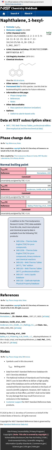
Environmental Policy (17, 440)
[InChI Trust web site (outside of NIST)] (49, 34)
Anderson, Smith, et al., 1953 (39, 189)
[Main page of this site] (4, 13)
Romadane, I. (5, 316)
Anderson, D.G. (6, 325)
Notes (12, 101)
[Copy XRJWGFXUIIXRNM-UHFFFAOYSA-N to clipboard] (23, 53)
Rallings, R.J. (29, 325)
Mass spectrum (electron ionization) (25, 107)
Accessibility (23, 431)
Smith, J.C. (18, 325)
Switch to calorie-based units (22, 113)
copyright (17, 148)
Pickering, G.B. (16, 336)
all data (46, 316)
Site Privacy (12, 431)
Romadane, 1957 (44, 173)
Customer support (14, 402)
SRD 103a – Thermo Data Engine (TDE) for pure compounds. (26, 244)
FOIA (44, 437)
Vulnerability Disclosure (15, 437)
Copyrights (7, 434)
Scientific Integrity (35, 440)
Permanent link (13, 86)
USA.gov (27, 446)
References (15, 98)
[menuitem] (4, 13)
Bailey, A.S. (4, 336)
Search (14, 13)
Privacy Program (37, 431)
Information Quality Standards (19, 443)
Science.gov (17, 446)
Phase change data (18, 95)
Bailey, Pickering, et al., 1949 (39, 205)
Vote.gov (36, 446)
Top (7, 143)
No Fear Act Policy (33, 437)
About (28, 13)
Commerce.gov (39, 443)
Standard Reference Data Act (15, 424)
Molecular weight (13, 30)
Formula (10, 27)
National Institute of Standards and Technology (6, 8)
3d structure (19, 80)
